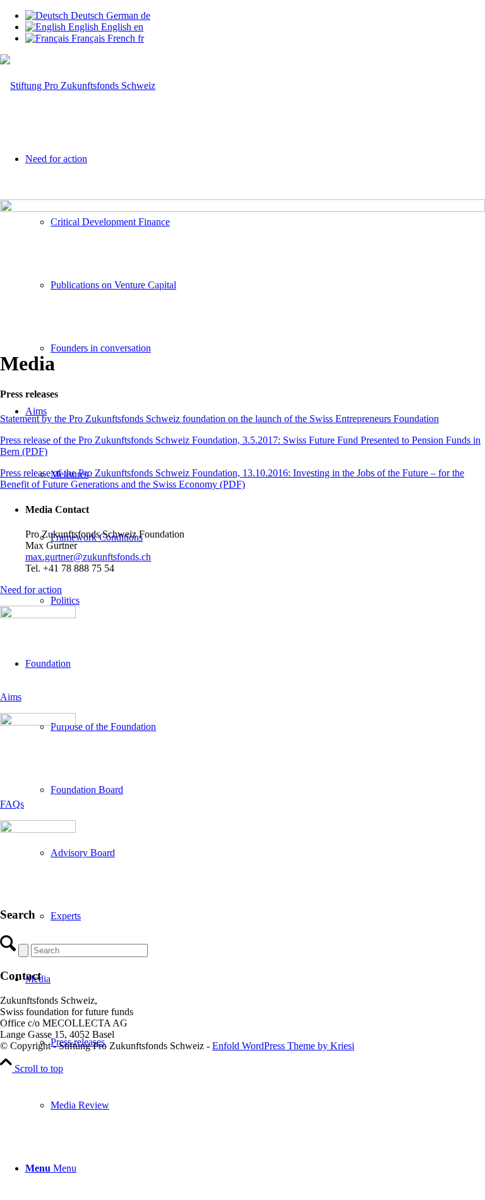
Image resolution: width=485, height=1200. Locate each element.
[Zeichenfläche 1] (77, 85)
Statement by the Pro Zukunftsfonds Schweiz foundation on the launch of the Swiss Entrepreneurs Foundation (219, 418)
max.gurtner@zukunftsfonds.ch (88, 556)
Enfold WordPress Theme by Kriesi (283, 1045)
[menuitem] (268, 1105)
